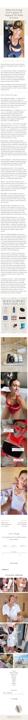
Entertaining (14, 672)
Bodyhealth (7, 185)
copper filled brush (19, 146)
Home (14, 671)
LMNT (23, 185)
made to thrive (17, 718)
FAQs (14, 685)
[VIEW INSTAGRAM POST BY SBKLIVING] (12, 590)
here (5, 178)
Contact (14, 683)
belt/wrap (20, 205)
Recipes (14, 677)
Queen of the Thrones (16, 125)
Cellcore (17, 107)
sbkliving (6, 579)
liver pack (19, 129)
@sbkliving (19, 575)
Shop (14, 680)
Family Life (14, 674)
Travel (14, 679)
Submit (21, 692)
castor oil (8, 129)
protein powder (14, 176)
